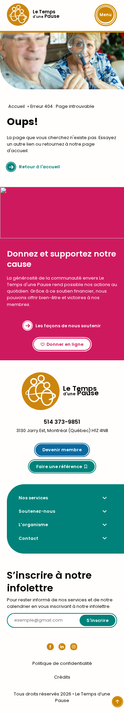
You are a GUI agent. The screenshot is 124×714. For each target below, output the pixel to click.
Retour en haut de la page (93, 372)
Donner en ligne (64, 344)
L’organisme (33, 525)
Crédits (62, 677)
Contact (28, 538)
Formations (18, 498)
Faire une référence (59, 466)
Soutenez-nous (37, 511)
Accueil (16, 106)
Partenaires (18, 524)
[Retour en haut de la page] (117, 701)
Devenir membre (62, 450)
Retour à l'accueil (39, 167)
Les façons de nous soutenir (68, 326)
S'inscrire (97, 620)
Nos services (33, 498)
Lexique (18, 511)
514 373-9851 (62, 422)
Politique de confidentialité (62, 663)
